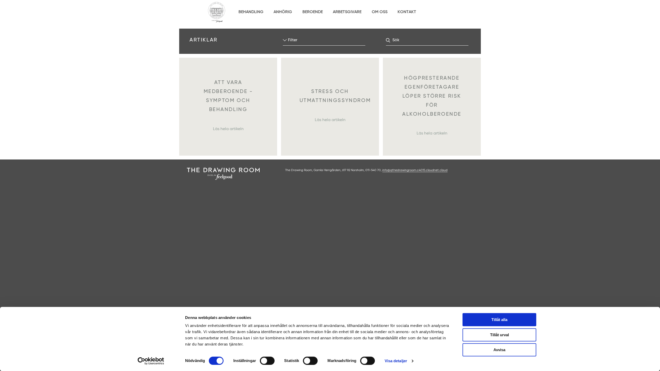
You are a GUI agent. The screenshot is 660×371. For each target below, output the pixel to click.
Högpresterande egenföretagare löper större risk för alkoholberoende (431, 96)
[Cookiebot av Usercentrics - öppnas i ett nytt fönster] (151, 361)
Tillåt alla (499, 319)
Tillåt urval (499, 335)
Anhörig (283, 12)
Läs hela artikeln (228, 129)
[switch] (267, 361)
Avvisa (499, 350)
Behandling (250, 12)
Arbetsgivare (347, 12)
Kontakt (407, 12)
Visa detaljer (396, 361)
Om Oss (379, 12)
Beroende (312, 12)
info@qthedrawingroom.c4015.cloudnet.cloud (415, 170)
